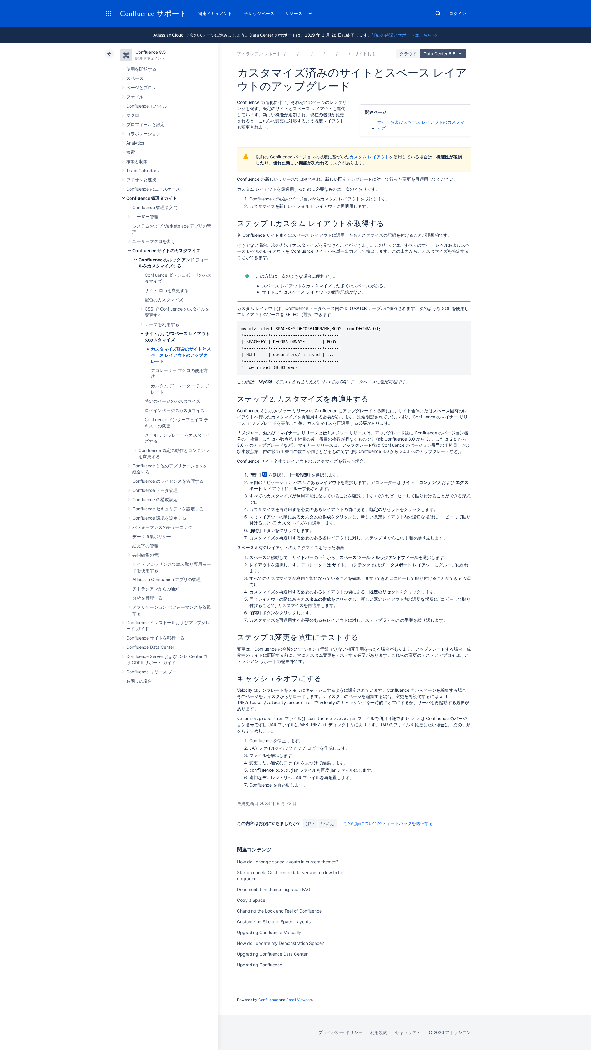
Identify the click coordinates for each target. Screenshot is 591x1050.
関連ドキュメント (215, 13)
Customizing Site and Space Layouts (274, 921)
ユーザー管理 (145, 216)
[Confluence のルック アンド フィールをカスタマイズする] (344, 53)
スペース (134, 78)
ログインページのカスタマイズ (175, 410)
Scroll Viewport (299, 999)
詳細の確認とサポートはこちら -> (405, 35)
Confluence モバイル (146, 106)
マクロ (132, 115)
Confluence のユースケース (153, 189)
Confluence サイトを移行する (155, 637)
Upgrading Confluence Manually (269, 932)
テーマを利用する (162, 324)
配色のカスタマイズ (164, 299)
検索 (438, 13)
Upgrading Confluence (259, 964)
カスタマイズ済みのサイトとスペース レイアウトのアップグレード (181, 355)
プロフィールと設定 (145, 124)
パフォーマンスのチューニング (162, 527)
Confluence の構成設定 (155, 499)
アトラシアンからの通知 (155, 588)
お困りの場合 (139, 680)
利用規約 (379, 1032)
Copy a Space (251, 900)
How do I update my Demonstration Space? (280, 943)
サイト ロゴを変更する (167, 290)
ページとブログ (141, 87)
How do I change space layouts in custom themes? (287, 861)
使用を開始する (141, 69)
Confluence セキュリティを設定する (167, 508)
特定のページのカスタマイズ (172, 401)
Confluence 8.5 (150, 52)
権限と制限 (137, 161)
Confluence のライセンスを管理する (167, 481)
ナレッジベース (259, 13)
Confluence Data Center (150, 647)
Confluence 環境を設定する (159, 518)
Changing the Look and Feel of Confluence (279, 910)
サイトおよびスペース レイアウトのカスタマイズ (420, 125)
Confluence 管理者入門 (155, 207)
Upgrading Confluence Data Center (272, 954)
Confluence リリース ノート (153, 671)
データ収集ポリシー (151, 536)
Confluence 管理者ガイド (151, 198)
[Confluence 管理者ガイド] (319, 53)
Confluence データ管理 (155, 490)
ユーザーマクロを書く (153, 241)
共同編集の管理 (147, 554)
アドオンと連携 (141, 179)
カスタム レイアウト (369, 156)
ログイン (457, 13)
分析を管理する (147, 597)
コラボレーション (143, 133)
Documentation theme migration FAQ (273, 889)
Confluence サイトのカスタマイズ (166, 250)
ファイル (134, 96)
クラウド (408, 53)
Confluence (268, 999)
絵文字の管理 (145, 545)
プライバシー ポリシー (340, 1032)
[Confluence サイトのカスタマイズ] (331, 53)
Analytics (135, 142)
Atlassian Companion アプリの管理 (166, 579)
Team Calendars (142, 170)
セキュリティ (408, 1032)
